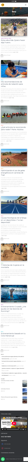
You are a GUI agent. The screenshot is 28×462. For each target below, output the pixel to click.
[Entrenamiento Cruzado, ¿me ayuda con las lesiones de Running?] (14, 293)
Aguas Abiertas (4, 38)
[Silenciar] (23, 429)
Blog (10, 38)
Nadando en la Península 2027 (9, 365)
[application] (14, 423)
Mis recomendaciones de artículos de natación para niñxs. (12, 84)
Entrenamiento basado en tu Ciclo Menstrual (13, 334)
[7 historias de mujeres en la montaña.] (14, 252)
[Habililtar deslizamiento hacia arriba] (25, 459)
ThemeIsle (19, 458)
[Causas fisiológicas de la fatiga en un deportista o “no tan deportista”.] (14, 204)
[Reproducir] (2, 429)
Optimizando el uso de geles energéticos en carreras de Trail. (13, 172)
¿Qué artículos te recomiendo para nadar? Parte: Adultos (13, 128)
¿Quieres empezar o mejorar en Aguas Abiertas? (13, 368)
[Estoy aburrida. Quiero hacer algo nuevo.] (14, 27)
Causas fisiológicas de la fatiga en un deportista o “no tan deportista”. (13, 220)
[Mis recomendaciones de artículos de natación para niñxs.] (14, 68)
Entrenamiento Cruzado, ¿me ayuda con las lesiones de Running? (13, 309)
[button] (3, 459)
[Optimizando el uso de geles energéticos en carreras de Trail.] (14, 157)
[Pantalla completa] (25, 429)
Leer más (15, 52)
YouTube (15, 1)
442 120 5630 (6, 437)
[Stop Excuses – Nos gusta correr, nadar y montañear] (3, 4)
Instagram (12, 1)
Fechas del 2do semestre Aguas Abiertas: (11, 361)
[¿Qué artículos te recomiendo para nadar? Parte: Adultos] (14, 114)
